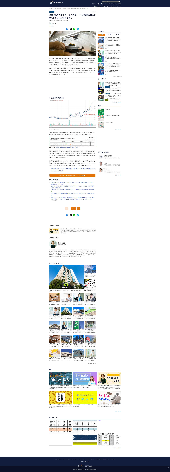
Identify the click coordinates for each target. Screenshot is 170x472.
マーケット (52, 26)
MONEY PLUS (51, 8)
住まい (108, 6)
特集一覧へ (117, 129)
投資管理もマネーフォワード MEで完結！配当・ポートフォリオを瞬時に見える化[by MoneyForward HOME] (73, 170)
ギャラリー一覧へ (116, 447)
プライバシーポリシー (82, 459)
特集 (102, 4)
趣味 (112, 6)
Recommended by (90, 363)
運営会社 (64, 459)
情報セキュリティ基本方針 (72, 459)
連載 (98, 4)
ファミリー (117, 6)
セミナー (107, 4)
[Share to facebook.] (67, 29)
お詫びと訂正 (112, 459)
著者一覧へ (117, 175)
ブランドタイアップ (115, 4)
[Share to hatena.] (78, 29)
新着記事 (94, 4)
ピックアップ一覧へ (116, 102)
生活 (95, 6)
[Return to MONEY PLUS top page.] (56, 2)
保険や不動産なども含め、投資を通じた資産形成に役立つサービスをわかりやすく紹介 (72, 199)
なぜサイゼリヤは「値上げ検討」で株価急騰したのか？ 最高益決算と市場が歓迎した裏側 (72, 197)
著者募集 (104, 459)
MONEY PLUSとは (58, 459)
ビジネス (100, 6)
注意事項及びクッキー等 (91, 459)
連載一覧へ (117, 411)
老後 (104, 6)
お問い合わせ (99, 459)
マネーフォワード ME (85, 461)
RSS (108, 459)
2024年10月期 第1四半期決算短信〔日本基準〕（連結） (67, 147)
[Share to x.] (71, 29)
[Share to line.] (74, 29)
